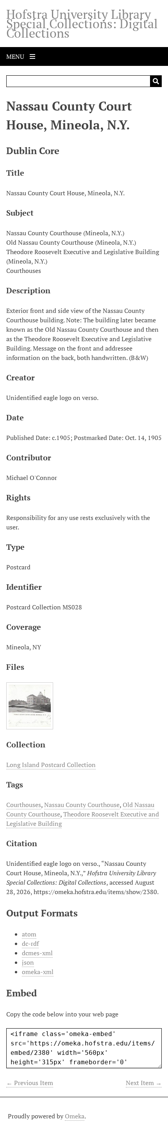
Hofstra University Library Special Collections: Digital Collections (82, 23)
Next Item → (144, 1082)
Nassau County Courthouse (82, 804)
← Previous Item (29, 1082)
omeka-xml (38, 971)
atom (29, 934)
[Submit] (156, 81)
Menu (16, 56)
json (28, 962)
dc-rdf (30, 943)
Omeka (74, 1116)
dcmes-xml (37, 953)
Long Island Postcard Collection (51, 764)
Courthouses (23, 804)
